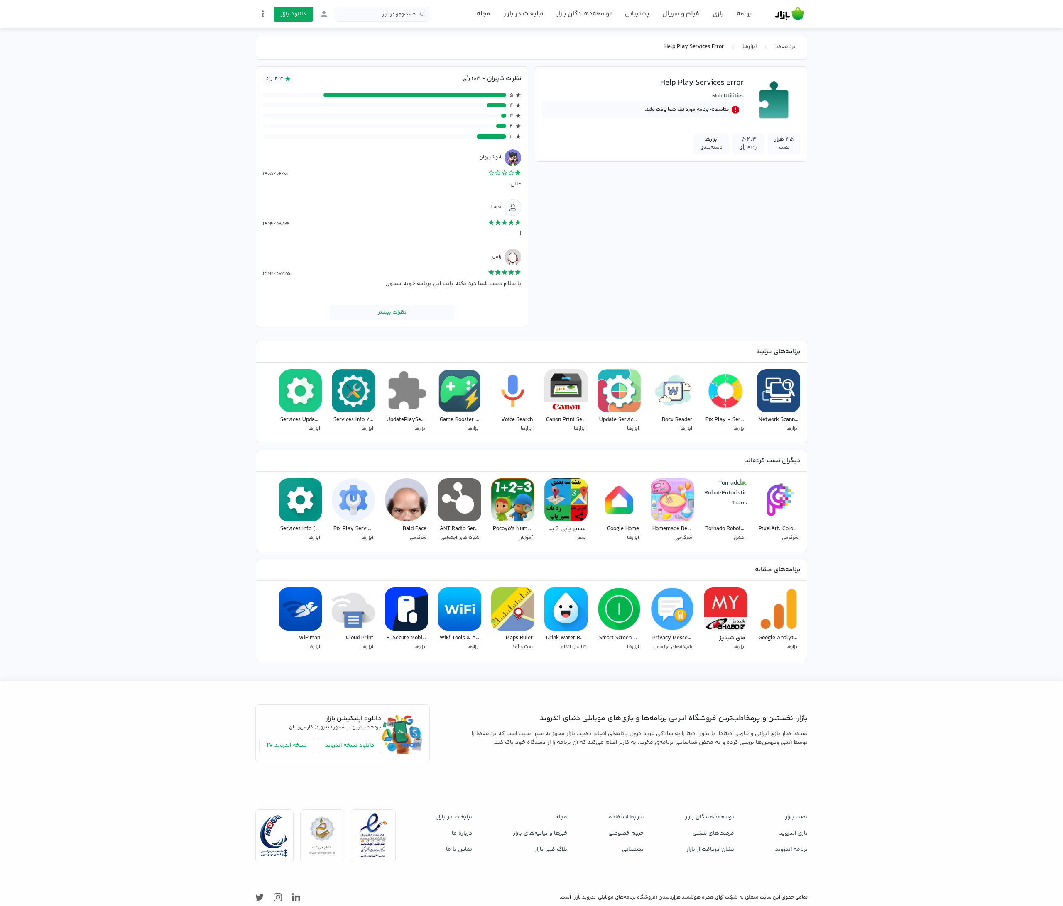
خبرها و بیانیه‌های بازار (540, 833)
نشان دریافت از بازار (710, 849)
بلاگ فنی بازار (551, 849)
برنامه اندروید (791, 849)
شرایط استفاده (626, 817)
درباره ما (462, 833)
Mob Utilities (728, 96)
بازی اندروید (793, 833)
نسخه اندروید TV (286, 745)
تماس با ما (459, 849)
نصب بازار (796, 817)
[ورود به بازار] (323, 14)
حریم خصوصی (626, 833)
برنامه (744, 14)
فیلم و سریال (680, 14)
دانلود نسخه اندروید (349, 745)
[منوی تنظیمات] (262, 13)
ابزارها (749, 46)
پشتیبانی (637, 14)
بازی (718, 14)
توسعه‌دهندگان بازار (584, 14)
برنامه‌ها (785, 46)
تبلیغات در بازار (523, 14)
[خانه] (790, 14)
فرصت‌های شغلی (713, 833)
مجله (483, 14)
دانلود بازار (293, 14)
